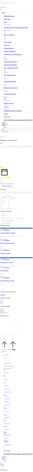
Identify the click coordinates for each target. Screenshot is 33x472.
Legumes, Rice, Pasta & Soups (13, 54)
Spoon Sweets (2, 183)
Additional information (8, 186)
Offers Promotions (9, 16)
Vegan (5, 113)
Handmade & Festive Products (13, 110)
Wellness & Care (9, 103)
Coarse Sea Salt (4, 270)
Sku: (1, 180)
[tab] (17, 185)
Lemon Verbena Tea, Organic (7, 233)
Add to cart (6, 230)
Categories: (1, 182)
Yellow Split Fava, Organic (7, 280)
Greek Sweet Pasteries (10, 65)
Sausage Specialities (10, 51)
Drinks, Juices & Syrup (10, 87)
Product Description (7, 185)
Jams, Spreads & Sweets (11, 68)
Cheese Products (8, 48)
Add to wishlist (2, 230)
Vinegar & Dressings (10, 81)
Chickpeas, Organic (5, 253)
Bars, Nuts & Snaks (9, 75)
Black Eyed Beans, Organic (7, 243)
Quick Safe (7, 19)
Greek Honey (8, 42)
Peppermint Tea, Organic (6, 262)
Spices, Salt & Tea (9, 35)
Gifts (5, 22)
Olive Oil (6, 45)
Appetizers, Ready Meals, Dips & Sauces (16, 27)
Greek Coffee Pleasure (10, 61)
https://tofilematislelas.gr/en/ (10, 220)
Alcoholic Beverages (10, 94)
